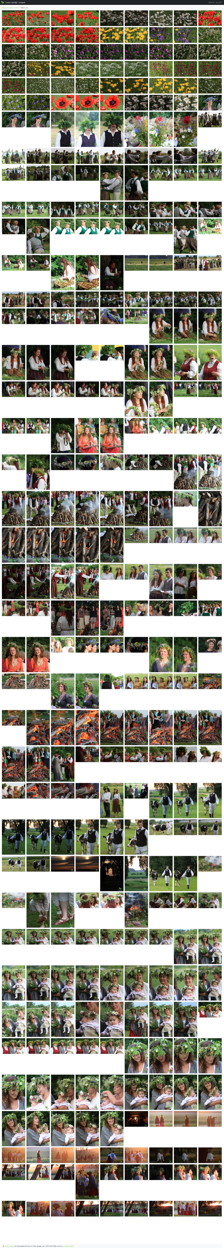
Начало (4, 8)
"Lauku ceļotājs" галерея (15, 2)
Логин (212, 2)
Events (11, 8)
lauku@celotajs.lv (68, 1246)
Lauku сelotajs (9, 1246)
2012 (16, 8)
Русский (218, 2)
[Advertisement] (111, 1230)
